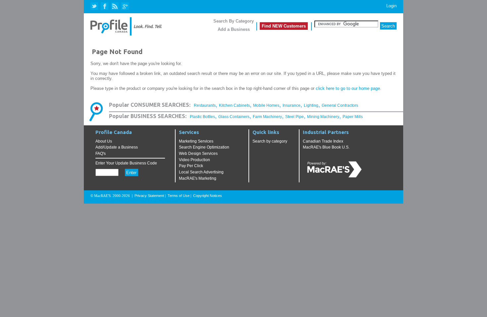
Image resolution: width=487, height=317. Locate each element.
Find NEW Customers (284, 26)
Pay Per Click (191, 165)
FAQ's (100, 153)
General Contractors (340, 105)
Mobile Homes (266, 105)
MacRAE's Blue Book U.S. (326, 147)
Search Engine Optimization (204, 147)
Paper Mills (353, 116)
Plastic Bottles (202, 116)
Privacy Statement (149, 196)
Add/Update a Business (116, 147)
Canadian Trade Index (323, 141)
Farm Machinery (267, 116)
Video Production (194, 160)
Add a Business (234, 29)
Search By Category (233, 21)
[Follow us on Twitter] (94, 6)
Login (391, 5)
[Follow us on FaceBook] (104, 6)
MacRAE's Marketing (197, 178)
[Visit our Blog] (114, 6)
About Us (103, 141)
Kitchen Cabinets (234, 105)
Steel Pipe (294, 116)
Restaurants (205, 105)
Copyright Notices (207, 196)
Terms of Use (178, 196)
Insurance (291, 105)
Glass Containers (233, 116)
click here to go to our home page (348, 88)
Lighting (311, 105)
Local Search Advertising (201, 172)
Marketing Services (196, 141)
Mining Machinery (323, 116)
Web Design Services (198, 153)
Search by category (269, 141)
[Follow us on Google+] (124, 6)
